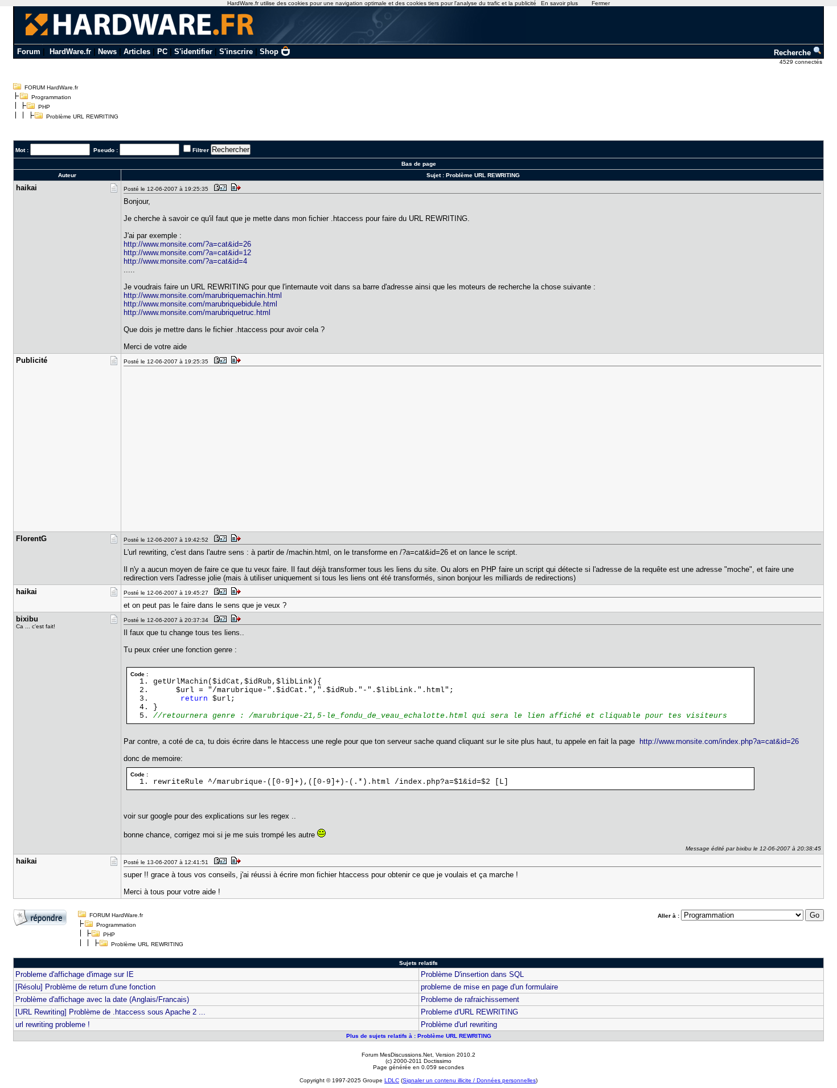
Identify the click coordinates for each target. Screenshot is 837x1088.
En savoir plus (559, 3)
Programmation (51, 97)
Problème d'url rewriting (459, 1024)
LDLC (391, 1080)
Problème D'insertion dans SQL (472, 974)
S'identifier (193, 51)
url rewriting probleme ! (52, 1024)
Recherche (793, 52)
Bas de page (418, 164)
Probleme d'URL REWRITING (469, 1012)
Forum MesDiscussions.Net (397, 1055)
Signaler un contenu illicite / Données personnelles (469, 1080)
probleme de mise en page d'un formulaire (489, 987)
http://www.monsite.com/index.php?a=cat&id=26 (719, 741)
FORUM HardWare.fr (51, 87)
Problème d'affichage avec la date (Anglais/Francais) (102, 999)
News (107, 51)
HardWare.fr (70, 51)
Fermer (601, 3)
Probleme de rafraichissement (470, 999)
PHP (44, 107)
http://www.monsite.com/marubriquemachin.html (203, 295)
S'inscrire (236, 51)
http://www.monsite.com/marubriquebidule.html (200, 304)
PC (162, 51)
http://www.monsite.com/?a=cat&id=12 (187, 252)
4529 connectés (801, 62)
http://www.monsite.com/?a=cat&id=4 (185, 261)
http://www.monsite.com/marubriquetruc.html (197, 312)
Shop (269, 51)
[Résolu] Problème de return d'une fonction (85, 987)
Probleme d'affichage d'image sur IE (74, 974)
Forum (28, 51)
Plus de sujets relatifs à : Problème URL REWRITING (418, 1036)
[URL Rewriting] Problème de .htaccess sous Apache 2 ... (110, 1012)
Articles (137, 51)
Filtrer (200, 150)
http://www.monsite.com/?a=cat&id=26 (187, 244)
